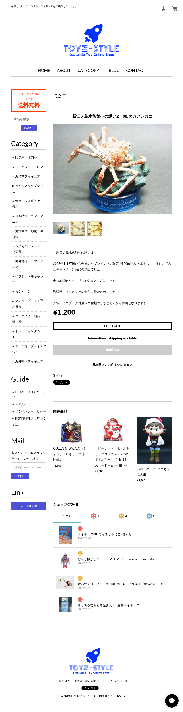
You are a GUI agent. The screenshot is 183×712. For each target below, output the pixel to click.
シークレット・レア (29, 167)
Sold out (112, 349)
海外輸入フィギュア (29, 361)
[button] (89, 70)
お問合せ (21, 404)
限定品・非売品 (26, 157)
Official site (29, 506)
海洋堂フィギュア (27, 176)
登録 (20, 476)
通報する (58, 375)
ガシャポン (23, 291)
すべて (67, 515)
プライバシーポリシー (30, 411)
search (28, 127)
